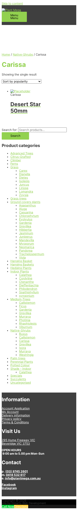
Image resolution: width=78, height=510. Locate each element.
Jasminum (26, 233)
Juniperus (25, 236)
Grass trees (18, 198)
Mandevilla (26, 240)
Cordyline (25, 278)
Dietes (23, 177)
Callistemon (27, 302)
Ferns (14, 163)
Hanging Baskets (22, 264)
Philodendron (28, 288)
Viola (22, 257)
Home (6, 54)
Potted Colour (20, 365)
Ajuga (23, 209)
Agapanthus (27, 205)
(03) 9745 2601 (16, 471)
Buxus (23, 334)
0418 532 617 (16, 475)
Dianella (24, 174)
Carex (23, 170)
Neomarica (26, 247)
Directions (21, 506)
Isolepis (24, 181)
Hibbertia (25, 229)
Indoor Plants (19, 271)
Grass (14, 167)
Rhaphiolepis (28, 323)
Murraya (25, 316)
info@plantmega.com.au (23, 478)
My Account (10, 412)
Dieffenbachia (29, 285)
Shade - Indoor (20, 368)
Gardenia (25, 222)
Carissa (24, 341)
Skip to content (12, 3)
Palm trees (17, 358)
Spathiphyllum (29, 292)
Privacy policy (11, 419)
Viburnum (25, 327)
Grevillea (25, 226)
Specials (16, 375)
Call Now (8, 506)
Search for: (9, 130)
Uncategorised (20, 382)
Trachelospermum (31, 254)
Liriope (23, 188)
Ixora (22, 348)
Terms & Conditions (15, 422)
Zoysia (23, 195)
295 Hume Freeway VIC (18, 440)
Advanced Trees (21, 153)
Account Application (16, 408)
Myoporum (26, 243)
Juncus (24, 184)
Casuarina (26, 212)
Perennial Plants (21, 361)
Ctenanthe (26, 282)
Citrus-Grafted (20, 156)
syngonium (26, 295)
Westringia (26, 355)
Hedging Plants (20, 268)
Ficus (22, 306)
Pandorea (25, 250)
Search (15, 135)
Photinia (24, 320)
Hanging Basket (21, 261)
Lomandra (26, 191)
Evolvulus (25, 219)
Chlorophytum (29, 216)
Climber (15, 160)
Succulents (18, 379)
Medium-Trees (20, 299)
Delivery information (16, 415)
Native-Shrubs (20, 330)
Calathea (25, 275)
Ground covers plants (25, 202)
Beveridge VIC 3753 (16, 443)
